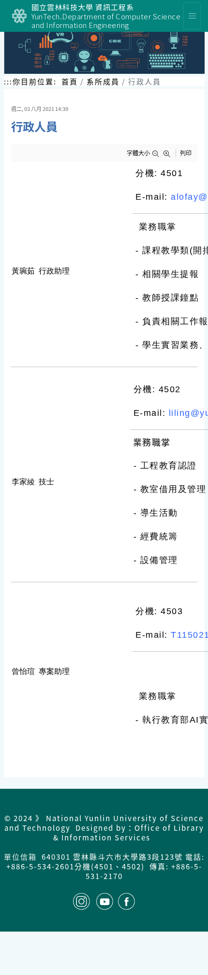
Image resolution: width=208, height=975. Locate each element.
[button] (157, 154)
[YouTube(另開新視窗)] (105, 901)
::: (8, 81)
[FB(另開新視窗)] (126, 901)
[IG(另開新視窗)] (81, 901)
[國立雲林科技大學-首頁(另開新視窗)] (19, 15)
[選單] (192, 15)
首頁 (69, 81)
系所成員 (103, 81)
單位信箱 (20, 856)
